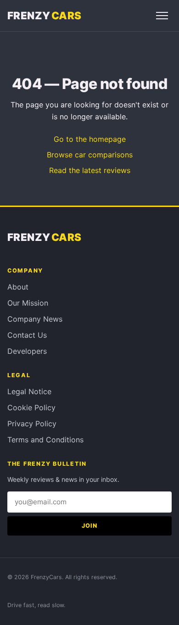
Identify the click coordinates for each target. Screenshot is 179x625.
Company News (34, 319)
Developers (27, 351)
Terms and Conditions (45, 439)
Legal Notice (29, 391)
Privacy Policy (31, 423)
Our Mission (27, 302)
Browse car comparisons (90, 154)
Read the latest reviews (89, 170)
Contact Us (27, 335)
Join (89, 525)
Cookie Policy (31, 407)
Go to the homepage (90, 139)
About (17, 286)
